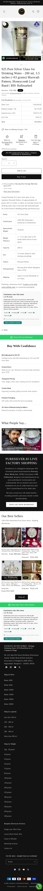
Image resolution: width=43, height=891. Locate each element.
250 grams (7, 792)
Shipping (21, 140)
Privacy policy (11, 886)
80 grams (7, 773)
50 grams (7, 759)
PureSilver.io (13, 883)
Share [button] (6, 330)
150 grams (7, 783)
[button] (4, 11)
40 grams (7, 754)
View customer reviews (12, 323)
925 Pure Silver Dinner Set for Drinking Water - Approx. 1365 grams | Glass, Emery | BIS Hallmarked (30, 552)
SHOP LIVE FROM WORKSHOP (21, 504)
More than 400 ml (10, 736)
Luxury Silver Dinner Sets (13, 834)
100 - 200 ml (8, 722)
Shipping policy (33, 886)
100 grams (7, 778)
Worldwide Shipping (15, 93)
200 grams (7, 787)
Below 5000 (8, 685)
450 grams (7, 811)
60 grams (7, 764)
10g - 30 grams (9, 749)
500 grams (7, 816)
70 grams (7, 768)
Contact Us (8, 848)
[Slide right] (26, 64)
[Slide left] (17, 64)
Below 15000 (8, 694)
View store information (12, 191)
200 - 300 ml (8, 727)
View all (21, 597)
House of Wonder (10, 839)
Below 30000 (8, 704)
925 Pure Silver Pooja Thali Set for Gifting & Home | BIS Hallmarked (11, 550)
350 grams (7, 802)
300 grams (7, 797)
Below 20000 (8, 699)
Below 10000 (8, 690)
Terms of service (22, 886)
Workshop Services (11, 844)
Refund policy (35, 883)
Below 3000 (8, 680)
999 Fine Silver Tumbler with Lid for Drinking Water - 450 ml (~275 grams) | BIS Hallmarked (31, 583)
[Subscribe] (34, 861)
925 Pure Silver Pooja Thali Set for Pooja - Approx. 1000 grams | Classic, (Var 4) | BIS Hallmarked (11, 583)
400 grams (7, 806)
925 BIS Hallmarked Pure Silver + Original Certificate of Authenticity (21, 153)
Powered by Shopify (23, 883)
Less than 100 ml (10, 717)
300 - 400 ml (8, 731)
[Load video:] (21, 439)
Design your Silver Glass (12, 829)
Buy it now (21, 177)
